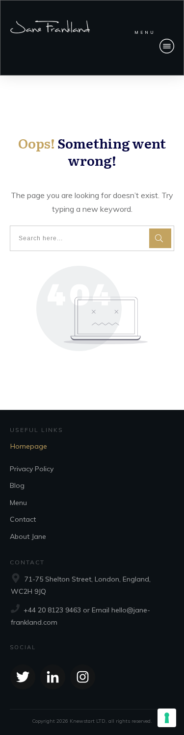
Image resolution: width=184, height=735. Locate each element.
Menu (18, 502)
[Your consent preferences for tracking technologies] (167, 718)
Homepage (28, 446)
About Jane (28, 536)
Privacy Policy (31, 468)
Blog (17, 485)
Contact (23, 519)
